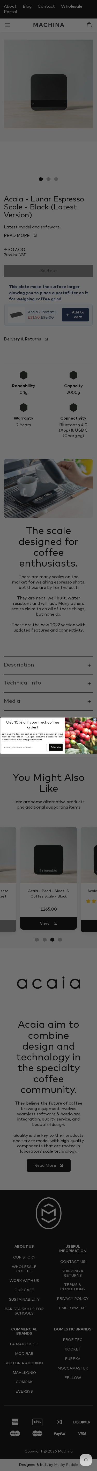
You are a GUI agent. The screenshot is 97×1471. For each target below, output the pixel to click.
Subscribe (55, 747)
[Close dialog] (94, 719)
